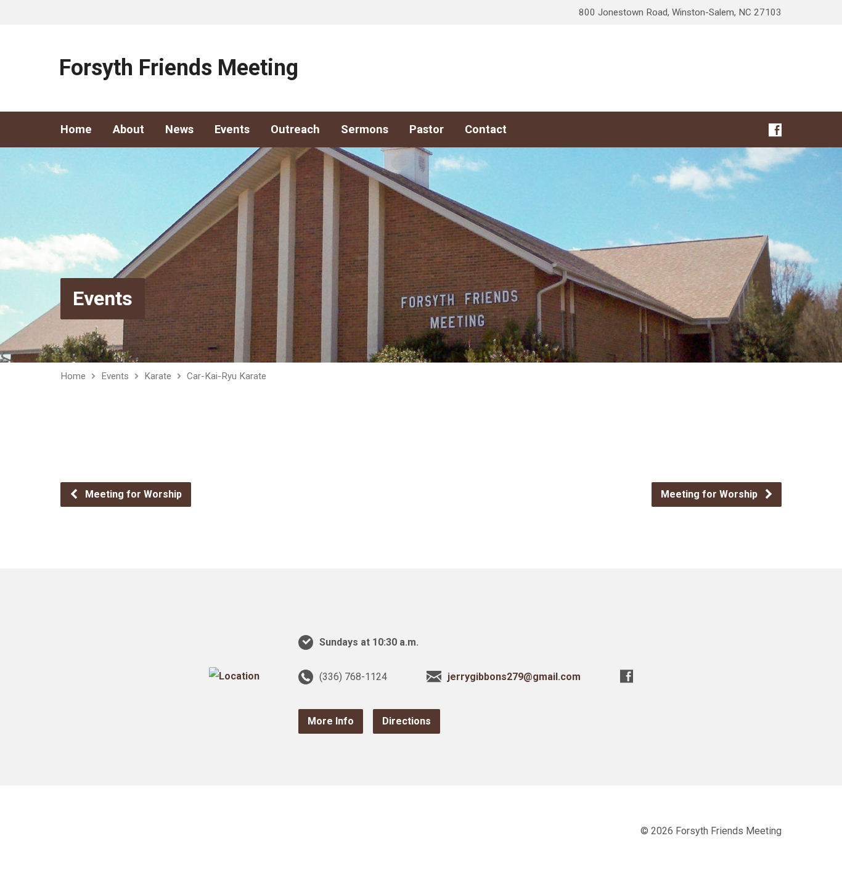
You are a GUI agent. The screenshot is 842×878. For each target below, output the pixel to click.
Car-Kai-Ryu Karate (226, 376)
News (179, 129)
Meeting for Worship (132, 494)
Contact (486, 129)
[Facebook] (775, 129)
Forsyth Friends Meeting (178, 68)
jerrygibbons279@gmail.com (514, 677)
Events (232, 129)
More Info (331, 721)
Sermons (364, 129)
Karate (157, 376)
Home (76, 129)
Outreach (295, 129)
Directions (406, 721)
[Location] (234, 676)
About (128, 129)
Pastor (426, 129)
